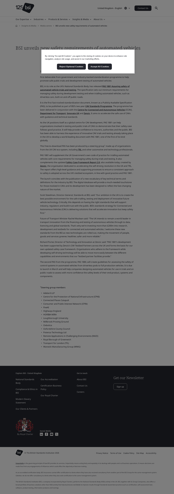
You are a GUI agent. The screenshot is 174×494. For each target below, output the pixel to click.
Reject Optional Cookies (71, 66)
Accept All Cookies (100, 66)
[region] (88, 61)
